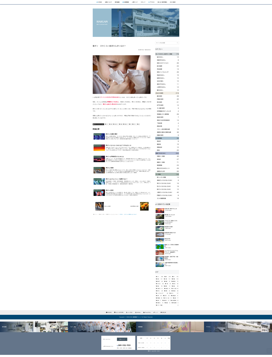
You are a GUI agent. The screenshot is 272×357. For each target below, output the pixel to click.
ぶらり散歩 (129, 312)
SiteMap (138, 312)
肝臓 (121, 124)
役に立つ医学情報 (119, 312)
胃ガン (135, 124)
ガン (107, 124)
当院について (122, 339)
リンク (156, 312)
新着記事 (164, 312)
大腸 (111, 124)
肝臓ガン (126, 124)
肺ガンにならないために (99, 124)
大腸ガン (116, 124)
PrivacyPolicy (148, 312)
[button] (177, 43)
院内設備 (109, 312)
